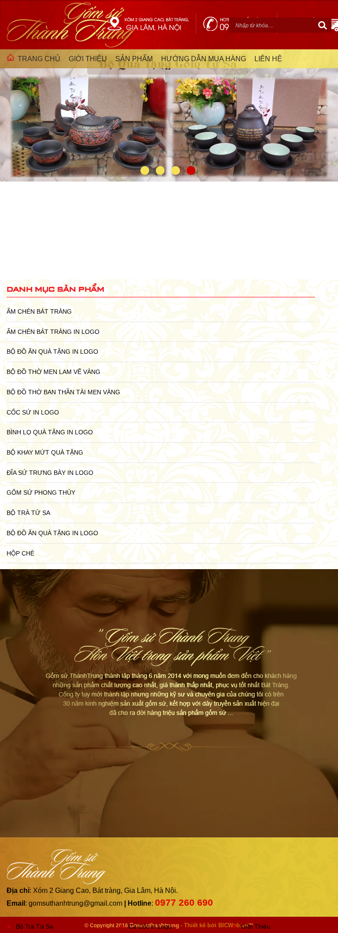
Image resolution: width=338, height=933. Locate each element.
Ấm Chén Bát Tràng (39, 311)
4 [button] (191, 170)
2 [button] (160, 170)
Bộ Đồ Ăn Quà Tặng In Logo (52, 351)
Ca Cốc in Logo (150, 926)
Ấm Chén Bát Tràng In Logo (53, 331)
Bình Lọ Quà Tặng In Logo (50, 432)
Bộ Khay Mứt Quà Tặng (45, 452)
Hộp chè (20, 553)
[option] (169, 119)
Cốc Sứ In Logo (33, 412)
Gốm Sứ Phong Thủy (41, 492)
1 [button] (144, 170)
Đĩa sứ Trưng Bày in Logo (50, 472)
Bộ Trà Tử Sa (28, 512)
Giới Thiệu (255, 926)
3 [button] (175, 170)
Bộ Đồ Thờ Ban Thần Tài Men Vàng (63, 392)
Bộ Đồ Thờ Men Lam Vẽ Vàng (53, 371)
